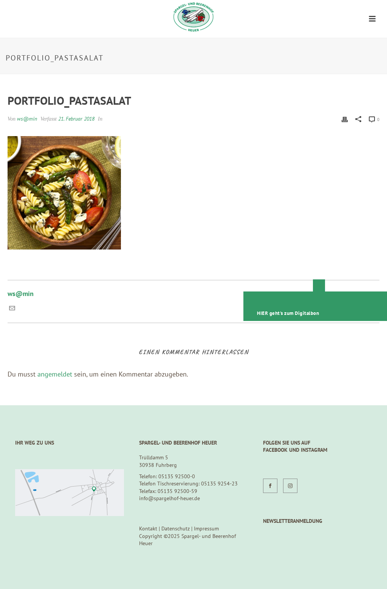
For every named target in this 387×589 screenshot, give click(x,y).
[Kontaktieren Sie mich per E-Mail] (12, 308)
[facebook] (270, 486)
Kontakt (148, 528)
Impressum (206, 528)
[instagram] (290, 486)
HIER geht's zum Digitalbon (288, 313)
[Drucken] (345, 118)
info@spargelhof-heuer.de (169, 498)
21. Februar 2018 (76, 118)
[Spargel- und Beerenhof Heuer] (193, 17)
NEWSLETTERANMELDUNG (292, 521)
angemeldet (54, 374)
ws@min (27, 118)
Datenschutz (175, 528)
